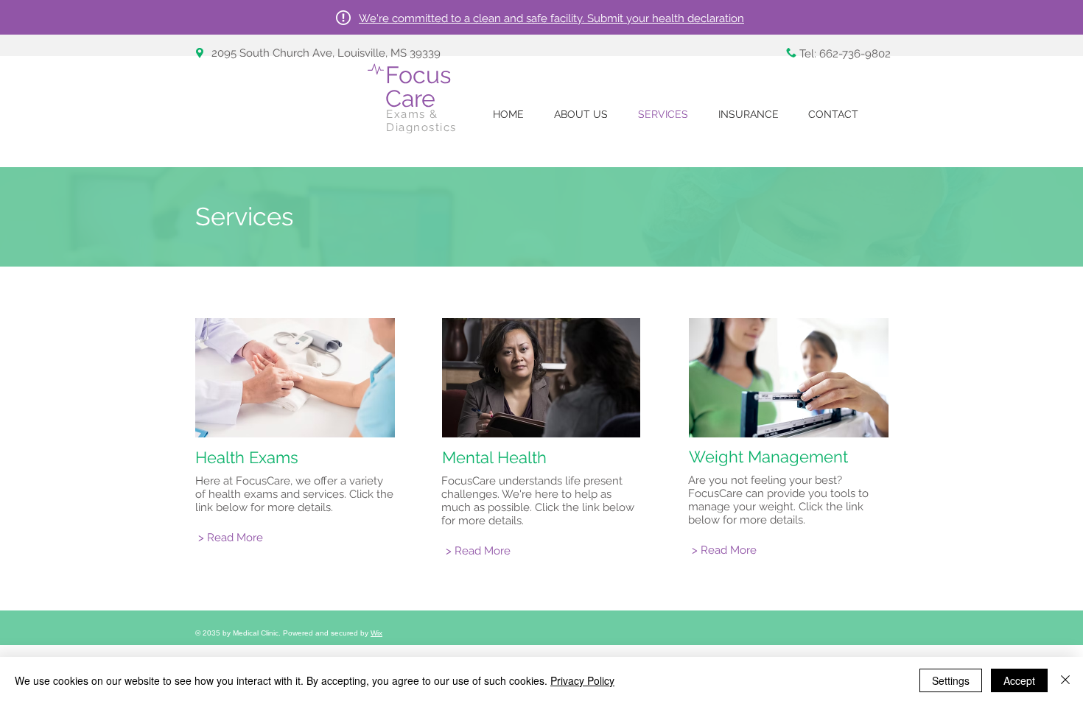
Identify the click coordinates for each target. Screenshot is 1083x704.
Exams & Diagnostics (421, 121)
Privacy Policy (582, 680)
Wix (376, 633)
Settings (951, 680)
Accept (1019, 680)
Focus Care (418, 86)
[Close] (1065, 680)
